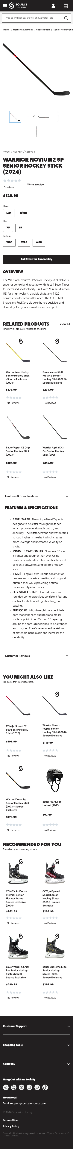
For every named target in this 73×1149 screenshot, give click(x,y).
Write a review (35, 184)
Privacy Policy (11, 1126)
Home (6, 29)
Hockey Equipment (23, 29)
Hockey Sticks (43, 29)
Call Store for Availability (36, 259)
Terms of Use (10, 1120)
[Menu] (5, 6)
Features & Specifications (21, 496)
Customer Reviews (17, 656)
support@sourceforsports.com (28, 1103)
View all (65, 324)
